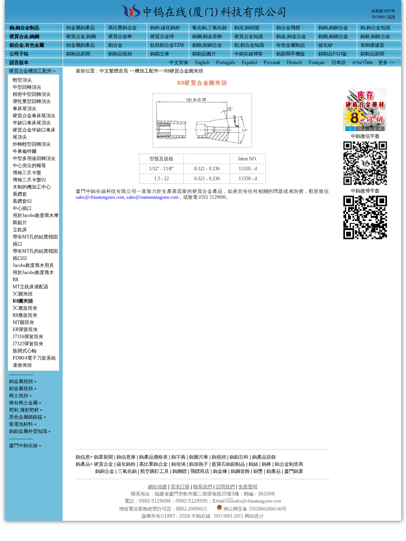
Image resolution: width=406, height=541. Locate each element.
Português (225, 62)
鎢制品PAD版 (332, 54)
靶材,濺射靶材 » (25, 410)
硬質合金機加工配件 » (32, 71)
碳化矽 (325, 45)
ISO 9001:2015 (229, 516)
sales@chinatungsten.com (100, 197)
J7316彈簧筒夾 (28, 336)
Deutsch (294, 62)
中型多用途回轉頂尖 (34, 158)
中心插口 (22, 208)
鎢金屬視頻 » (22, 381)
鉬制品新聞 (372, 54)
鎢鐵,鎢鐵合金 (333, 36)
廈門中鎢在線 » (25, 445)
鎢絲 (253, 464)
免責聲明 (247, 487)
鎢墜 (258, 471)
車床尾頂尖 (24, 108)
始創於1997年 (383, 11)
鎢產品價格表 (153, 457)
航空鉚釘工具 (154, 471)
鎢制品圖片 (204, 54)
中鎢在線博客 (248, 54)
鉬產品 (273, 471)
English (202, 62)
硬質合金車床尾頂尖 (34, 115)
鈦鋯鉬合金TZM (167, 45)
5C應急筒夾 (25, 308)
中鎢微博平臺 (365, 191)
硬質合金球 (162, 36)
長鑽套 (20, 194)
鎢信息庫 (126, 457)
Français (317, 62)
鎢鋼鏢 (179, 471)
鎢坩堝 (178, 464)
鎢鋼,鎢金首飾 (207, 36)
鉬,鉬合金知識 (249, 45)
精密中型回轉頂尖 (32, 94)
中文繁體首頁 (114, 71)
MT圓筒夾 (23, 322)
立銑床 (20, 229)
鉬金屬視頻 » (22, 388)
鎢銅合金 (104, 471)
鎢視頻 (219, 457)
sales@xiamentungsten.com (152, 197)
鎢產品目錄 (264, 457)
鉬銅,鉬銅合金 (207, 45)
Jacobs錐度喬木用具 (33, 265)
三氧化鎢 (127, 471)
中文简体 (178, 62)
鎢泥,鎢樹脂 (246, 27)
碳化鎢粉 (126, 464)
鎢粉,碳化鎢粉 (165, 27)
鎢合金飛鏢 (288, 27)
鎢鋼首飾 (240, 471)
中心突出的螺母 (29, 165)
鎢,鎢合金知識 (375, 27)
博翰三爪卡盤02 (29, 180)
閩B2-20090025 (191, 509)
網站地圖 (157, 487)
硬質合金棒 (120, 36)
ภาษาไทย (362, 62)
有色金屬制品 (290, 45)
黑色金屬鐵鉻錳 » (27, 417)
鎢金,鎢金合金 (291, 36)
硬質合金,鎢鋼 (81, 36)
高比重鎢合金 (122, 27)
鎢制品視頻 (120, 54)
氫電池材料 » (22, 424)
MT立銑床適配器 (30, 287)
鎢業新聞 (103, 457)
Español (249, 62)
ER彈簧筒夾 (25, 329)
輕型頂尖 (22, 80)
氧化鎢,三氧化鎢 (209, 27)
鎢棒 (266, 464)
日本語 (338, 62)
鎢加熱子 (198, 464)
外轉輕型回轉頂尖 (32, 144)
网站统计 (254, 516)
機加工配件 (147, 71)
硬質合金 (103, 464)
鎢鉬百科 (239, 457)
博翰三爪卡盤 (27, 172)
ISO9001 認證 (383, 17)
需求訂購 (180, 487)
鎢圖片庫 (198, 457)
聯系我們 (202, 487)
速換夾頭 (22, 365)
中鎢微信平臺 (365, 136)
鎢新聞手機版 (290, 54)
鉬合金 (115, 45)
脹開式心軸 (24, 351)
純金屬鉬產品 (80, 45)
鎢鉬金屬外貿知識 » (30, 431)
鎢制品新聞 (78, 54)
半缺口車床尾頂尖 (32, 123)
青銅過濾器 (372, 45)
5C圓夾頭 (23, 294)
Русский (272, 62)
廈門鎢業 (293, 471)
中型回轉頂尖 (27, 87)
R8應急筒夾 (25, 315)
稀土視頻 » (20, 395)
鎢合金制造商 (289, 464)
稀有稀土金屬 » (25, 403)
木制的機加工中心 (32, 187)
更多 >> (386, 62)
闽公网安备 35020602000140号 (254, 509)
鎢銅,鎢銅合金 (333, 27)
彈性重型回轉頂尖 (32, 101)
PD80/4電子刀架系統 (34, 358)
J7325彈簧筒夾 (28, 344)
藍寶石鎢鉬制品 (228, 464)
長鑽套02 (22, 201)
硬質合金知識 (248, 36)
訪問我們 (225, 487)
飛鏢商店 (199, 471)
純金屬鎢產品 (80, 27)
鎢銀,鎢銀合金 (375, 36)
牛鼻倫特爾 (24, 151)
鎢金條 (220, 471)
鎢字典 (178, 457)
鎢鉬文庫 (159, 54)
